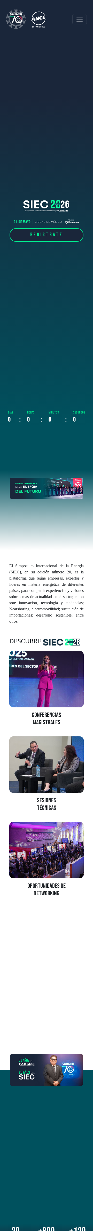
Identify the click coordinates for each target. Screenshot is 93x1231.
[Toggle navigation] (79, 19)
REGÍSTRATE (46, 235)
